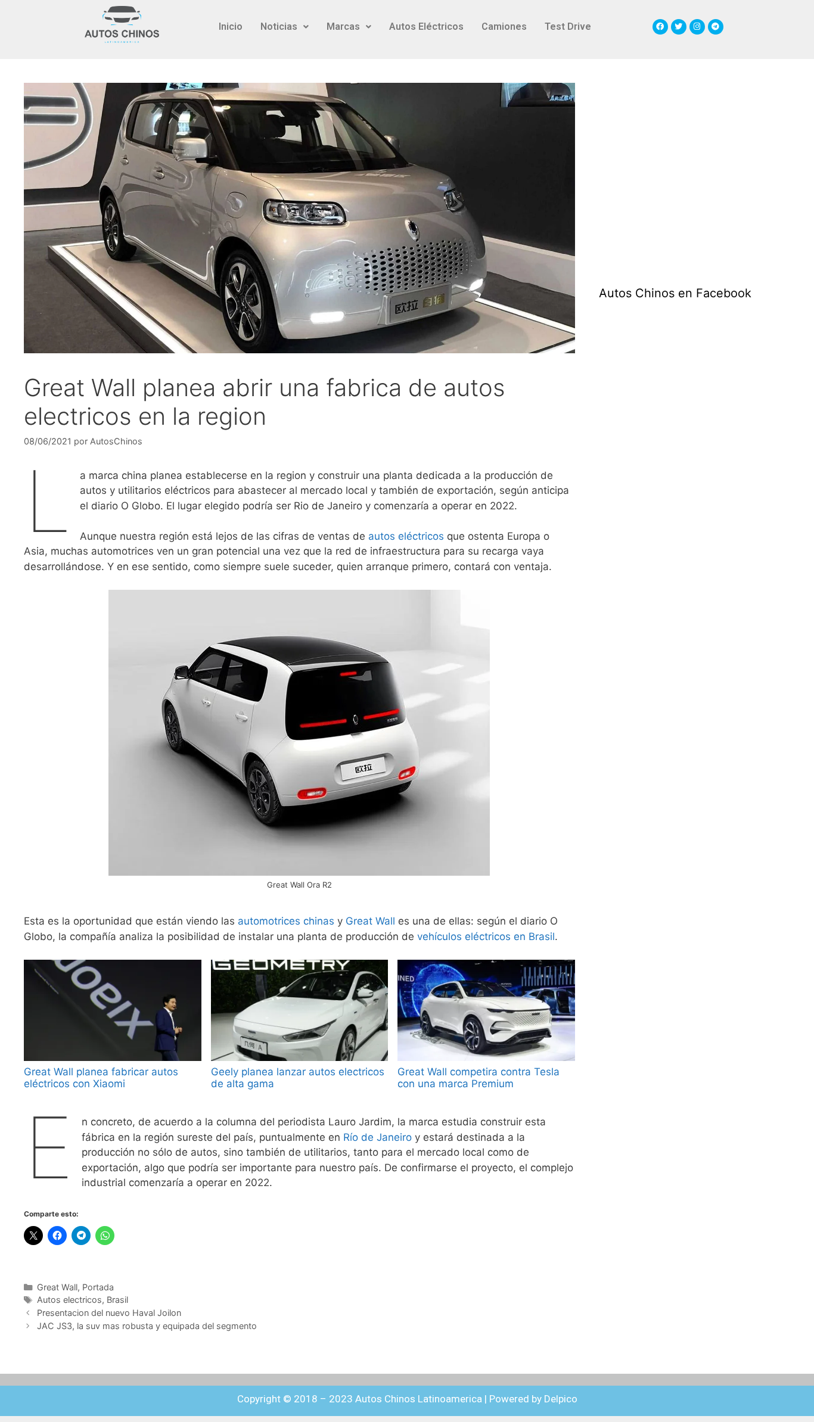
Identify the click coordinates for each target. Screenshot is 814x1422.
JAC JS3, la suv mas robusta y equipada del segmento (147, 1326)
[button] (284, 27)
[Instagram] (697, 27)
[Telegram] (715, 27)
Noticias (278, 26)
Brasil (117, 1300)
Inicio (231, 26)
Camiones (504, 26)
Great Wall (370, 921)
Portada (98, 1287)
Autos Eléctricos (426, 26)
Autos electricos (69, 1300)
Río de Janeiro (377, 1137)
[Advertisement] (688, 172)
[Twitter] (678, 27)
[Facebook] (660, 27)
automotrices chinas (286, 921)
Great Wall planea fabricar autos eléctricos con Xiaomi (101, 1078)
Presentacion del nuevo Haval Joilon (109, 1313)
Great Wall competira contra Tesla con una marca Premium (478, 1078)
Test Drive (568, 26)
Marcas (343, 26)
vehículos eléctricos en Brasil (486, 936)
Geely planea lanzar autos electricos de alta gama (297, 1078)
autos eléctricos (406, 536)
